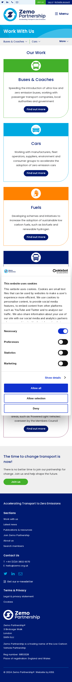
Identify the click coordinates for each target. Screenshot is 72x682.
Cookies (8, 601)
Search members (13, 546)
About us (8, 540)
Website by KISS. (45, 672)
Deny (36, 408)
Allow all (36, 388)
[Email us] (17, 2)
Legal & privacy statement (18, 596)
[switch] (63, 342)
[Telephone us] (12, 2)
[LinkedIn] (7, 2)
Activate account (62, 2)
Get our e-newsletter (20, 581)
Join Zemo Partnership (16, 535)
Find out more (36, 109)
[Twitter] (2, 2)
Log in (50, 2)
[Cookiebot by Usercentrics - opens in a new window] (52, 271)
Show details (53, 377)
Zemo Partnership (24, 14)
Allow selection (36, 398)
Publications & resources (17, 530)
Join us (40, 2)
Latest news (10, 524)
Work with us (10, 519)
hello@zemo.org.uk (17, 565)
